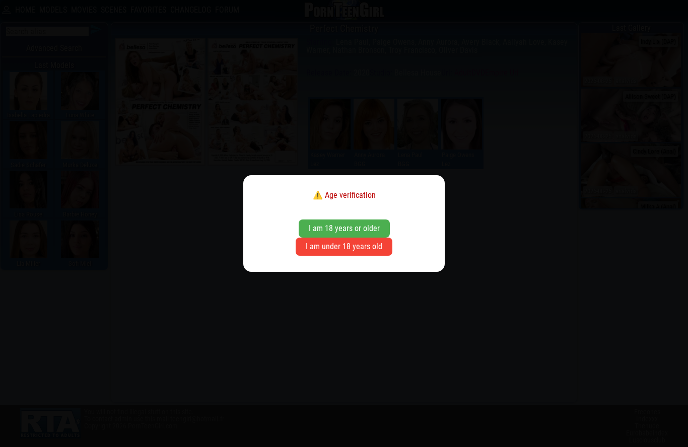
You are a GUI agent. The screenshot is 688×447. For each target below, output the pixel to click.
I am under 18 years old (344, 246)
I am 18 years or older (344, 228)
